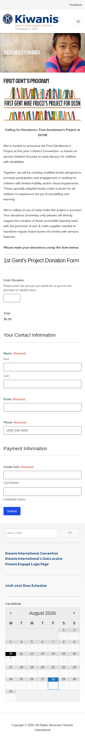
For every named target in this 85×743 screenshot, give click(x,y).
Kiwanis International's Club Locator (34, 558)
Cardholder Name (14, 499)
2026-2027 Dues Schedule (26, 585)
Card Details (11, 482)
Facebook (76, 5)
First (6, 359)
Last (6, 375)
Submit (12, 511)
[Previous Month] (10, 613)
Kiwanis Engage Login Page (27, 564)
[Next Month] (74, 613)
